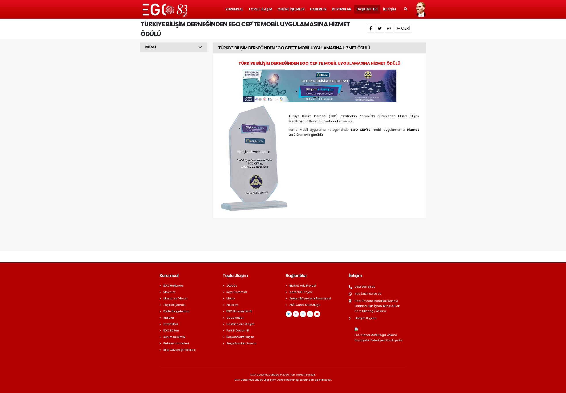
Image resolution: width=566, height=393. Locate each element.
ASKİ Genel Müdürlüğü (304, 305)
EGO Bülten (171, 330)
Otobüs (231, 285)
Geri (405, 28)
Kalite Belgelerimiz (176, 311)
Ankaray (232, 305)
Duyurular (341, 9)
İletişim (389, 9)
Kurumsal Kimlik (174, 337)
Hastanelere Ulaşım (240, 324)
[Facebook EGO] (303, 314)
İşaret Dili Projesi (300, 292)
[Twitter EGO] (289, 314)
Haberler (318, 9)
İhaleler (168, 318)
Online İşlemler (291, 9)
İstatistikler (170, 324)
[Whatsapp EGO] (310, 314)
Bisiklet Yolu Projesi (302, 285)
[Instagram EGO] (296, 314)
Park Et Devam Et (237, 330)
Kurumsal (234, 9)
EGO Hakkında (173, 285)
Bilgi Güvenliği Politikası (179, 350)
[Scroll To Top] (558, 388)
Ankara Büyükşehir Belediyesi (310, 298)
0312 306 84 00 (365, 287)
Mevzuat (169, 292)
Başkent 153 (367, 9)
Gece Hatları (235, 318)
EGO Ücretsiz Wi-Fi (239, 311)
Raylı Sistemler (236, 292)
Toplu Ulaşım (260, 9)
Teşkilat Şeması (174, 305)
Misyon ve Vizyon (175, 298)
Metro (230, 298)
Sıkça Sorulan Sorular (241, 343)
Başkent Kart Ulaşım (240, 337)
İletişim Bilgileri (366, 318)
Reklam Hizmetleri (176, 343)
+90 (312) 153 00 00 (368, 294)
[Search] (405, 9)
